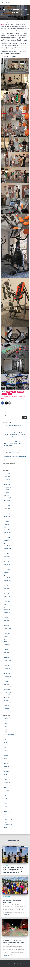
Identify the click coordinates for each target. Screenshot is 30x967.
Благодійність (7, 728)
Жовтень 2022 (7, 593)
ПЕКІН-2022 (6, 790)
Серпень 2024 (7, 535)
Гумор (5, 742)
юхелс (2, 398)
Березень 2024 (7, 548)
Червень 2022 (7, 604)
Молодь (5, 774)
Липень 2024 (7, 537)
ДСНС (5, 747)
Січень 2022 (6, 617)
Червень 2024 (7, 540)
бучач (5, 396)
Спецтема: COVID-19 (9, 819)
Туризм (5, 827)
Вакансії (6, 731)
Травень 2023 (7, 575)
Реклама (6, 808)
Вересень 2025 (7, 503)
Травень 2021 (7, 639)
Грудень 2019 (7, 684)
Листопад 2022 (7, 591)
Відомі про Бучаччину (9, 734)
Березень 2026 (7, 487)
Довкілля (6, 744)
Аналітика (6, 718)
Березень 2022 (7, 612)
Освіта (5, 787)
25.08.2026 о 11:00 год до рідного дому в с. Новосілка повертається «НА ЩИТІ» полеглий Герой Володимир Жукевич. (14, 434)
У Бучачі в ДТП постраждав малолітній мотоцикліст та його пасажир (14, 942)
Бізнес (8, 391)
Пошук (4, 415)
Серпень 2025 (7, 505)
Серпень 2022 (7, 599)
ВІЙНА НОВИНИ (7, 736)
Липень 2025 (7, 508)
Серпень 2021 (7, 631)
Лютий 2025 (6, 521)
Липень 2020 (7, 665)
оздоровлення (14, 396)
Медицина (6, 766)
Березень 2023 (7, 580)
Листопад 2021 (7, 623)
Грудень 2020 (7, 652)
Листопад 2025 (7, 497)
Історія (5, 758)
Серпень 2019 (7, 694)
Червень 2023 (7, 572)
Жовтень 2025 (7, 500)
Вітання (5, 739)
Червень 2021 (7, 636)
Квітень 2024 (7, 545)
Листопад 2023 (7, 559)
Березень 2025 (7, 519)
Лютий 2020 (6, 678)
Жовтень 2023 (7, 561)
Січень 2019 (6, 708)
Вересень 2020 (7, 660)
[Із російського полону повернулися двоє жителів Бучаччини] (15, 885)
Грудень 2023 (7, 556)
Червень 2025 (7, 511)
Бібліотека (6, 723)
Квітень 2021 (7, 641)
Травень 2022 (7, 606)
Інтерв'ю (6, 755)
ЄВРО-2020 (6, 752)
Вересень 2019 (7, 692)
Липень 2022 (7, 601)
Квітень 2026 (7, 484)
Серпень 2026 (7, 473)
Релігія (5, 814)
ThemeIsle (19, 963)
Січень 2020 (6, 681)
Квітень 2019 (7, 700)
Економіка (6, 750)
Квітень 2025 (7, 516)
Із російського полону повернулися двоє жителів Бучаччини (12, 900)
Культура (6, 763)
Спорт (5, 822)
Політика (6, 803)
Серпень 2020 (7, 662)
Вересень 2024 (7, 532)
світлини (6, 816)
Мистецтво (6, 771)
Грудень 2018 (7, 710)
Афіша (5, 720)
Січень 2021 (6, 649)
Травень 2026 (7, 481)
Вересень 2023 (7, 564)
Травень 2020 (7, 670)
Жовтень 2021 (7, 625)
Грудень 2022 (7, 588)
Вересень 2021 (7, 628)
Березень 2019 (7, 702)
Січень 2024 (6, 553)
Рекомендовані (7, 811)
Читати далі (6, 914)
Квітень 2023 (7, 577)
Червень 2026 (7, 479)
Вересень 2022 (7, 596)
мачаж (8, 396)
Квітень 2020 (7, 673)
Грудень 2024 (7, 527)
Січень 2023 (6, 585)
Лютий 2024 (6, 551)
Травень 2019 (7, 697)
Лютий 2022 (6, 615)
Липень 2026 (7, 476)
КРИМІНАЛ (6, 760)
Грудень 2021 (7, 620)
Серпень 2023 (7, 567)
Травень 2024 (7, 543)
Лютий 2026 (6, 489)
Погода (5, 798)
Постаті (5, 806)
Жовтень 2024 (7, 529)
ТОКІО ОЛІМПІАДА (8, 824)
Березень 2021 (7, 644)
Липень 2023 (7, 569)
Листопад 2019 (7, 686)
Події (5, 800)
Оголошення (20, 391)
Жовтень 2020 (7, 657)
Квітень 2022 (7, 609)
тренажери (20, 396)
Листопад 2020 (7, 654)
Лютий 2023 (6, 583)
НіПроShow (6, 776)
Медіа (5, 768)
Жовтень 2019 (7, 689)
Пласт (5, 795)
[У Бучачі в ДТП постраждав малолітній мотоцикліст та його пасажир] (15, 927)
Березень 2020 (7, 676)
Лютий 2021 (6, 646)
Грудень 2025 (7, 495)
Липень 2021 (7, 633)
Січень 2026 (6, 492)
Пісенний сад (7, 792)
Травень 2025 (7, 513)
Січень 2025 (6, 524)
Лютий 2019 (6, 705)
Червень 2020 (7, 668)
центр (25, 396)
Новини (13, 391)
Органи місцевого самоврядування (12, 784)
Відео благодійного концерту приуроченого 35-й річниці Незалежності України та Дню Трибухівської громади (15, 443)
